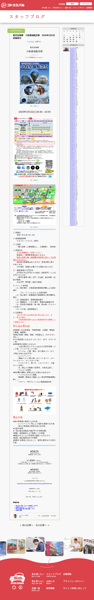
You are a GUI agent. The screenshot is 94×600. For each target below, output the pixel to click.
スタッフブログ (78, 8)
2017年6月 (72, 168)
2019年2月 (72, 141)
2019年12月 (72, 132)
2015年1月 (72, 201)
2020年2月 (72, 129)
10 (64, 37)
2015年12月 (72, 192)
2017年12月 (72, 160)
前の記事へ (27, 525)
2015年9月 (72, 195)
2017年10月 (72, 162)
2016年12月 (72, 176)
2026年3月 (72, 55)
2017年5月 (72, 169)
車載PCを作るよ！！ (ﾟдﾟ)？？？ (25, 507)
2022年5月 (72, 111)
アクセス (86, 4)
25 (67, 41)
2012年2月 (72, 218)
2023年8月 (72, 91)
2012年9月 (72, 210)
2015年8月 (72, 197)
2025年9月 (72, 60)
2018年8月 (72, 149)
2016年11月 (72, 177)
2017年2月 (72, 173)
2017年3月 (72, 172)
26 (70, 41)
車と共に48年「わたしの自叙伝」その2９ (27, 505)
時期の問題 (19, 510)
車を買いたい (47, 8)
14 (76, 37)
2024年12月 (72, 70)
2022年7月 (72, 108)
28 (76, 41)
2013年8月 (72, 203)
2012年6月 (72, 213)
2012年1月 (72, 219)
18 (67, 39)
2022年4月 (72, 112)
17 (64, 39)
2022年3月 (72, 113)
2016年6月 (72, 184)
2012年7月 (72, 211)
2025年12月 (72, 59)
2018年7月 (72, 150)
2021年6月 (72, 121)
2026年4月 (72, 54)
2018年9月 (72, 148)
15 (79, 37)
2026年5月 (72, 52)
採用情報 (62, 4)
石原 (20, 517)
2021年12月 (72, 117)
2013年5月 (72, 206)
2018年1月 (72, 158)
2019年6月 (72, 136)
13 (73, 37)
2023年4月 (72, 96)
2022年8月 (72, 107)
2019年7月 (72, 135)
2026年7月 (72, 50)
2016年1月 (72, 190)
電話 (72, 4)
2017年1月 (72, 174)
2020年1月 (72, 131)
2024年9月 (72, 74)
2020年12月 (72, 123)
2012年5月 (72, 214)
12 (70, 37)
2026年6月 (72, 51)
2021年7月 (72, 120)
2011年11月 (72, 222)
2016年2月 (72, 189)
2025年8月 (72, 62)
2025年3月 (72, 66)
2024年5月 (72, 79)
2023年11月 (72, 87)
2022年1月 (72, 116)
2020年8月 (72, 128)
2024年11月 (72, 71)
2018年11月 (72, 145)
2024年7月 (72, 76)
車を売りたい (58, 8)
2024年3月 (72, 82)
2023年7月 (72, 92)
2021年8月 (72, 119)
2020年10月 (72, 125)
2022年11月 (72, 103)
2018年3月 (72, 156)
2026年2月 (72, 56)
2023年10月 (72, 88)
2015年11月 (72, 193)
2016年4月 (72, 186)
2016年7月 (72, 182)
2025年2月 (72, 67)
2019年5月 (72, 137)
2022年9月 (72, 105)
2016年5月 (72, 185)
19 (70, 39)
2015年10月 (72, 194)
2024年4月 (72, 80)
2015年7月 (72, 198)
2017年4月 (72, 170)
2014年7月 (72, 202)
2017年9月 (72, 164)
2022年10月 (72, 104)
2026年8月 (72, 49)
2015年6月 (72, 199)
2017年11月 (72, 161)
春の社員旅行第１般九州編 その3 (25, 508)
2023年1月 (72, 100)
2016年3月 (72, 188)
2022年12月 (72, 101)
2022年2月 (72, 115)
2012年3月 (72, 217)
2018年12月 (72, 144)
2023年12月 (72, 86)
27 (73, 41)
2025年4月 (72, 64)
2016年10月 (72, 178)
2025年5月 (72, 63)
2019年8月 (72, 133)
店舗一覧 (68, 8)
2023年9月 (72, 90)
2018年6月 (72, 152)
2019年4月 (72, 139)
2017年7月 (72, 166)
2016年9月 (72, 180)
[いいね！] (38, 515)
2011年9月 (72, 225)
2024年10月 (72, 72)
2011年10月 (72, 223)
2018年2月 (72, 157)
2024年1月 (72, 84)
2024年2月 (72, 83)
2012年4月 (72, 215)
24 (64, 41)
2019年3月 (72, 140)
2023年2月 (72, 99)
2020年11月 (72, 124)
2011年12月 (72, 221)
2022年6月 (72, 109)
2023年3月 (72, 98)
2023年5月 (72, 95)
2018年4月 (72, 154)
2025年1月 (72, 68)
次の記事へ (41, 525)
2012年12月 (72, 207)
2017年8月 (72, 165)
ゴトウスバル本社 (23, 515)
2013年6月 (72, 205)
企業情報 (89, 8)
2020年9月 (72, 127)
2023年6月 (72, 94)
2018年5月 (72, 153)
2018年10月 (72, 146)
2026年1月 (72, 58)
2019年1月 (72, 143)
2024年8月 (72, 75)
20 (73, 39)
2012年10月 (72, 209)
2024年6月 (72, 78)
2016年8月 (72, 181)
